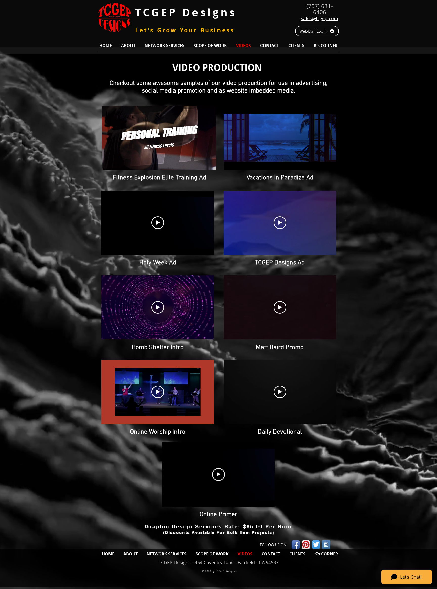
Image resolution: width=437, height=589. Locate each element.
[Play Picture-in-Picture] (201, 163)
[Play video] (157, 222)
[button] (128, 45)
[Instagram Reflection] (326, 544)
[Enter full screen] (209, 163)
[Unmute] (117, 163)
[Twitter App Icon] (316, 544)
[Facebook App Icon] (296, 544)
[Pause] (108, 163)
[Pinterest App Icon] (306, 544)
